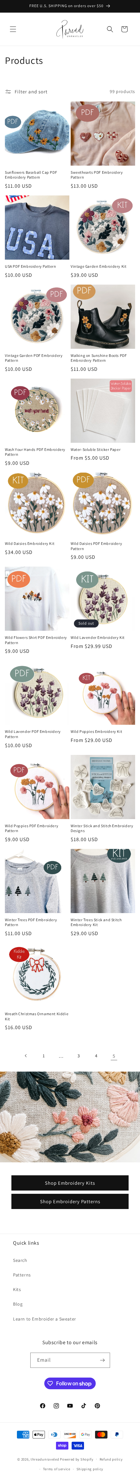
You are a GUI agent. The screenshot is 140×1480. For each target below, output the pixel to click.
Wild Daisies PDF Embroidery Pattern (96, 546)
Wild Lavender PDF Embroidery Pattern (33, 734)
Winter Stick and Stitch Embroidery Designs (102, 828)
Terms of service (56, 1469)
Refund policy (111, 1459)
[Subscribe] (102, 1360)
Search (20, 1260)
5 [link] (114, 1056)
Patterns (22, 1275)
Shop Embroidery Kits (70, 1183)
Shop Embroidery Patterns (70, 1201)
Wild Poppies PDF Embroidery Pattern (31, 828)
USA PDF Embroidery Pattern (30, 266)
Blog (17, 1304)
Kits (17, 1289)
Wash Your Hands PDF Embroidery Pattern (35, 452)
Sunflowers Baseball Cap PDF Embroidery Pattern (31, 175)
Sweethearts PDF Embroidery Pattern (97, 175)
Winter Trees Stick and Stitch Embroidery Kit (96, 922)
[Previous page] (26, 1056)
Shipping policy (90, 1469)
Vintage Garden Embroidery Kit (98, 266)
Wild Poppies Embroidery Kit (96, 731)
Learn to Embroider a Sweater (44, 1319)
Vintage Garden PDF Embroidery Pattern (34, 358)
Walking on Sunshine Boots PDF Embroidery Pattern (99, 358)
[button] (13, 29)
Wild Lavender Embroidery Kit (98, 637)
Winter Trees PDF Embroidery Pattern (31, 922)
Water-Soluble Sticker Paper (95, 449)
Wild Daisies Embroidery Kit (29, 543)
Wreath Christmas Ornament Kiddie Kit (36, 1016)
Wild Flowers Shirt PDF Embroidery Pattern (36, 640)
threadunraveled (45, 1459)
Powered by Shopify (76, 1459)
